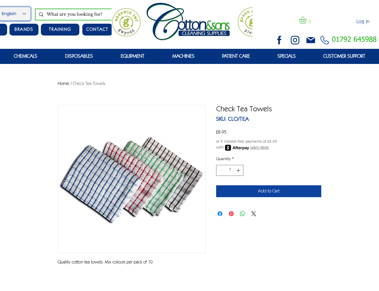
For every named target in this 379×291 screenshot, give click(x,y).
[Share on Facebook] (220, 213)
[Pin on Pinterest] (231, 213)
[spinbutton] (229, 170)
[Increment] (239, 170)
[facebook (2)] (279, 40)
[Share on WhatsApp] (242, 213)
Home (63, 83)
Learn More (259, 148)
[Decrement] (220, 170)
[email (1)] (310, 40)
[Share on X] (253, 213)
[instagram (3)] (295, 40)
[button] (307, 20)
